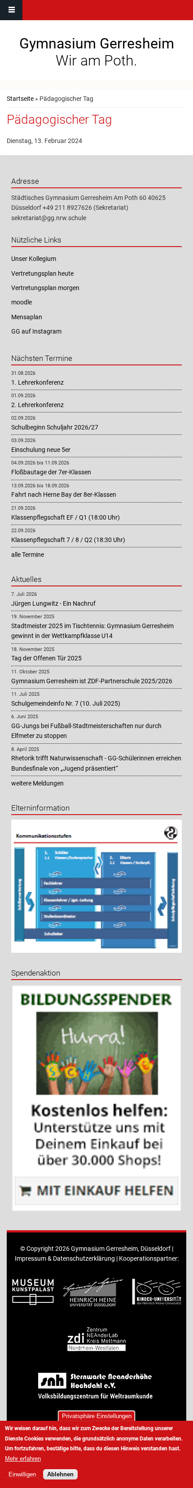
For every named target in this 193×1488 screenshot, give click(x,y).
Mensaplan (26, 317)
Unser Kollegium (33, 258)
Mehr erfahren (23, 1459)
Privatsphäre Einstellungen (97, 1416)
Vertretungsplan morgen (45, 287)
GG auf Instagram (36, 331)
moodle (21, 302)
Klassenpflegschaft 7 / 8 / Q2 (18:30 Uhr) (68, 539)
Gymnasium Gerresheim (96, 43)
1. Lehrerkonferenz (37, 382)
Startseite (20, 98)
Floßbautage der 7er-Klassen (51, 472)
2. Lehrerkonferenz (37, 404)
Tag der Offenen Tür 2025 (46, 658)
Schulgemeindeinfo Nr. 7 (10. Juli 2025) (65, 703)
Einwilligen (22, 1474)
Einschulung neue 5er (40, 449)
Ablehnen (60, 1474)
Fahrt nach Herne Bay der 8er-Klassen (63, 494)
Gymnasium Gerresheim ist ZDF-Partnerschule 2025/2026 (91, 681)
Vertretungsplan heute (42, 273)
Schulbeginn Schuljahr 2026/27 (54, 427)
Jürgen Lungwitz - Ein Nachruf (53, 603)
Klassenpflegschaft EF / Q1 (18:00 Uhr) (65, 517)
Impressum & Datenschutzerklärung (65, 1258)
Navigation (11, 10)
